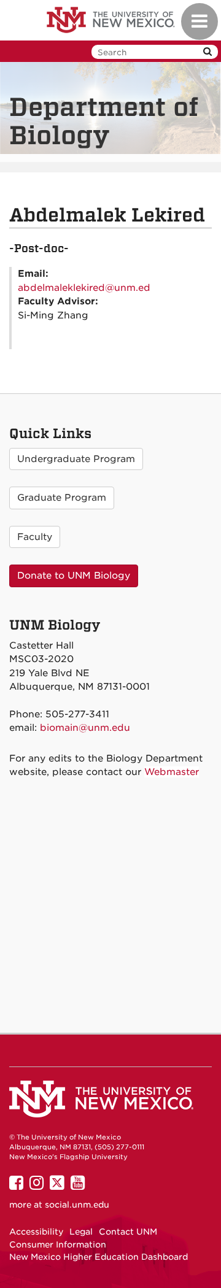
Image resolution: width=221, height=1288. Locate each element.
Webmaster (171, 771)
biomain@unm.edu (85, 727)
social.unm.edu (77, 1204)
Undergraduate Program (76, 459)
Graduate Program (61, 497)
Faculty (34, 536)
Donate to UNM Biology (73, 575)
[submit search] (207, 52)
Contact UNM (128, 1231)
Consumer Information (57, 1244)
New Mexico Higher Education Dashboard (98, 1257)
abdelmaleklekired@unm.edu (87, 287)
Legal (81, 1231)
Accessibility (36, 1231)
